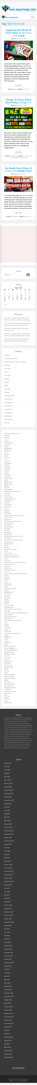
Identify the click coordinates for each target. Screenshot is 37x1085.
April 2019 (7, 1033)
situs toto (6, 656)
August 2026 (7, 763)
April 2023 (7, 898)
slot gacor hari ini (9, 543)
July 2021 (7, 969)
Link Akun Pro (8, 450)
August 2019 (7, 1027)
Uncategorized (14, 156)
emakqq (6, 600)
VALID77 (6, 590)
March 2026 (7, 780)
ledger (6, 644)
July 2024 (7, 847)
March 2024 (7, 861)
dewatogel (7, 512)
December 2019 (8, 1013)
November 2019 (8, 1017)
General (15, 89)
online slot (7, 502)
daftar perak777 (8, 523)
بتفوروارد (6, 472)
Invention (6, 382)
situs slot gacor (8, 542)
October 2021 (8, 959)
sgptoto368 (7, 628)
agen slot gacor (8, 614)
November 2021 (8, 956)
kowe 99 (6, 603)
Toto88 (6, 491)
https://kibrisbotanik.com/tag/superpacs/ (16, 613)
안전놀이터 (18, 157)
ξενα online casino (9, 562)
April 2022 (7, 939)
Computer (7, 365)
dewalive (6, 547)
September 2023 (9, 881)
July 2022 (7, 929)
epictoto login (8, 506)
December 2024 (8, 831)
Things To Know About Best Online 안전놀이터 (18, 101)
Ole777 (6, 452)
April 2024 (7, 858)
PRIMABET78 (8, 637)
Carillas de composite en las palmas (14, 515)
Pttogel (6, 446)
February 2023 (8, 905)
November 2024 (8, 834)
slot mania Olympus (20, 562)
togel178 (6, 467)
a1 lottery (7, 355)
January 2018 (8, 1054)
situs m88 (7, 611)
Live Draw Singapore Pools (11, 433)
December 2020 (8, 993)
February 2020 (8, 1006)
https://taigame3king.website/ (12, 620)
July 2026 (7, 766)
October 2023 (8, 878)
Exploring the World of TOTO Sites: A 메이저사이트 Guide (18, 33)
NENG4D (6, 486)
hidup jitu (6, 579)
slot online (7, 435)
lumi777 (6, 508)
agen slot (6, 671)
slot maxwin (7, 594)
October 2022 (8, 918)
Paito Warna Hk (8, 443)
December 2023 (8, 871)
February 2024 (8, 864)
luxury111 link (8, 517)
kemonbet (7, 476)
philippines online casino (11, 555)
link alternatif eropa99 (10, 549)
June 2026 (7, 770)
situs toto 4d (7, 657)
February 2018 (8, 1050)
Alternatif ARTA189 (9, 646)
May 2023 (7, 895)
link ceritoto (7, 682)
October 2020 (8, 1000)
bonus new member (10, 499)
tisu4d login (7, 493)
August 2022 (7, 925)
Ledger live (7, 566)
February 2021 (8, 986)
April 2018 (7, 1044)
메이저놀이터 (26, 156)
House (6, 456)
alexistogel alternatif (10, 588)
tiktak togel (7, 538)
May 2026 (7, 773)
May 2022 (7, 935)
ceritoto (6, 624)
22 (25, 297)
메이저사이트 (25, 89)
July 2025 (7, 807)
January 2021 (8, 989)
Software (7, 392)
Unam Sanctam (8, 686)
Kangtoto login (8, 478)
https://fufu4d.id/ (9, 605)
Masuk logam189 (9, 676)
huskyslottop (7, 519)
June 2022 (7, 932)
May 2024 (7, 854)
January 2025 (8, 827)
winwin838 (7, 469)
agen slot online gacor (10, 616)
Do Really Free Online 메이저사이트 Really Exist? (18, 169)
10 (5, 295)
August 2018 (7, 1040)
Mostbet (6, 626)
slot (5, 459)
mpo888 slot (7, 532)
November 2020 (8, 996)
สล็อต (5, 695)
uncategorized (8, 399)
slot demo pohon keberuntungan (13, 540)
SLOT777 (6, 571)
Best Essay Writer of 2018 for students (15, 362)
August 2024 (7, 844)
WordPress (24, 1080)
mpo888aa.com (8, 500)
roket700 (6, 699)
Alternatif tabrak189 (10, 687)
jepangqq (6, 601)
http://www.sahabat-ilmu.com (12, 633)
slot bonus (7, 474)
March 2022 (7, 942)
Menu (33, 17)
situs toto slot (8, 665)
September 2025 (9, 800)
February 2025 (8, 824)
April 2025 (7, 817)
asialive (6, 558)
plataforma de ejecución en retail (13, 536)
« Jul (5, 304)
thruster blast (8, 553)
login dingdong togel (14, 491)
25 (9, 299)
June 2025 (7, 810)
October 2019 (8, 1020)
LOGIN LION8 (7, 631)
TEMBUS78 (7, 643)
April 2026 (7, 776)
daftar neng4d (8, 484)
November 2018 (8, 1037)
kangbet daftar (8, 497)
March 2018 (7, 1047)
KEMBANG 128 (8, 592)
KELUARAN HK (8, 448)
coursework (7, 444)
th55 (5, 581)
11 (9, 295)
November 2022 (8, 915)
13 (17, 295)
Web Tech (7, 422)
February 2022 (8, 946)
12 (13, 295)
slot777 (6, 551)
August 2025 (7, 803)
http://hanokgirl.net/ (10, 570)
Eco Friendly (7, 368)
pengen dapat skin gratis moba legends (15, 573)
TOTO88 (6, 465)
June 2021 (7, 973)
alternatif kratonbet (9, 691)
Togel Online (7, 504)
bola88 (6, 545)
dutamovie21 (8, 585)
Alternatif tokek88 (9, 674)
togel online (7, 663)
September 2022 (9, 922)
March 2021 (7, 983)
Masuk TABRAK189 (9, 648)
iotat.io (6, 700)
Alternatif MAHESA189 (10, 650)
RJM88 (6, 680)
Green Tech (7, 375)
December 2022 (8, 912)
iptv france (7, 560)
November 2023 (8, 874)
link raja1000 (7, 525)
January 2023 (8, 908)
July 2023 (7, 888)
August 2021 (7, 966)
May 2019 (7, 1030)
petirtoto (6, 471)
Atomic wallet (8, 568)
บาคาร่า (6, 439)
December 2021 (8, 952)
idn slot (6, 586)
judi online (7, 530)
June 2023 (7, 891)
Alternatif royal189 (9, 684)
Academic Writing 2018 (10, 358)
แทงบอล (6, 441)
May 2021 (7, 976)
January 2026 (8, 787)
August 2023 (7, 885)
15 (25, 295)
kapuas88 (7, 437)
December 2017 (8, 1057)
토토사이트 (24, 157)
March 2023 (7, 902)
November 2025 (8, 793)
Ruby (11, 1080)
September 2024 (9, 841)
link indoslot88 (8, 534)
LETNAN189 (7, 689)
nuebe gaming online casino (12, 557)
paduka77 (7, 697)
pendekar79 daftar (9, 654)
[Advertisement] (18, 244)
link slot (6, 669)
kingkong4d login (9, 607)
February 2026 (8, 783)
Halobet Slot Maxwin (10, 678)
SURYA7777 (7, 583)
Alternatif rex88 (8, 667)
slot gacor (7, 454)
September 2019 (9, 1023)
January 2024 (8, 868)
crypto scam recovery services (12, 609)
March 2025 (7, 820)
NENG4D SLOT (8, 482)
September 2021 (9, 962)
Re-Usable (7, 389)
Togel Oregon (8, 463)
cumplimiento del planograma (12, 521)
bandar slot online (9, 564)
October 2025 (8, 797)
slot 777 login (8, 514)
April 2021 (7, 979)
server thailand (8, 489)
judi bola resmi (8, 618)
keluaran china (8, 661)
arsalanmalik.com (9, 652)
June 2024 (7, 851)
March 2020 (7, 1003)
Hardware (7, 379)
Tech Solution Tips (9, 395)
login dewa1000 (8, 527)
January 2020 (8, 1010)
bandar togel (7, 702)
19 (13, 297)
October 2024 (8, 837)
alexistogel (7, 598)
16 (29, 295)
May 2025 (7, 814)
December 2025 (8, 790)
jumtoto (6, 575)
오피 (5, 622)
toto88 (6, 480)
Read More (18, 85)
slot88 (6, 672)
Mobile (6, 385)
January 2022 (8, 949)
